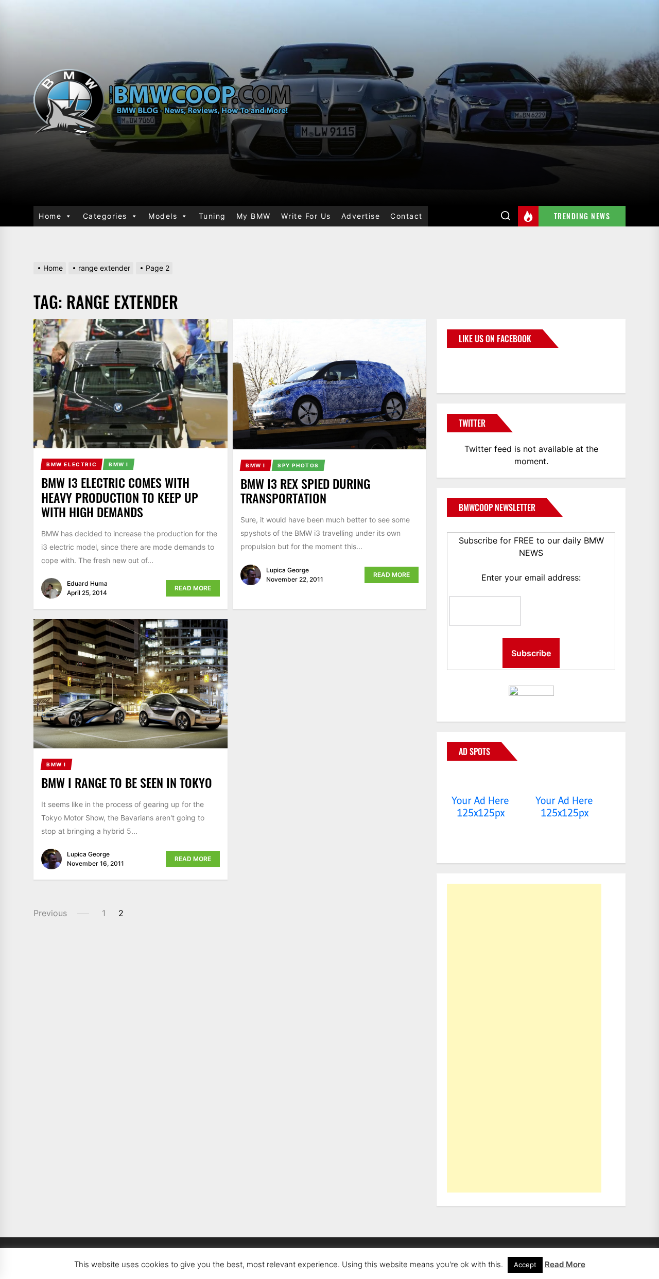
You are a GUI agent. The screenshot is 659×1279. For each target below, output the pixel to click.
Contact (406, 216)
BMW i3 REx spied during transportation (305, 490)
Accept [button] (525, 1264)
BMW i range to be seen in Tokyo (126, 782)
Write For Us (306, 216)
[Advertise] (480, 781)
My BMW (253, 216)
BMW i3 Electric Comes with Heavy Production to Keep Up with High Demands (119, 497)
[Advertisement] (524, 1038)
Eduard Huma (87, 583)
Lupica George (287, 570)
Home (50, 216)
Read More (193, 588)
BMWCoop (479, 364)
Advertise (360, 216)
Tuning (212, 216)
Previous (50, 913)
